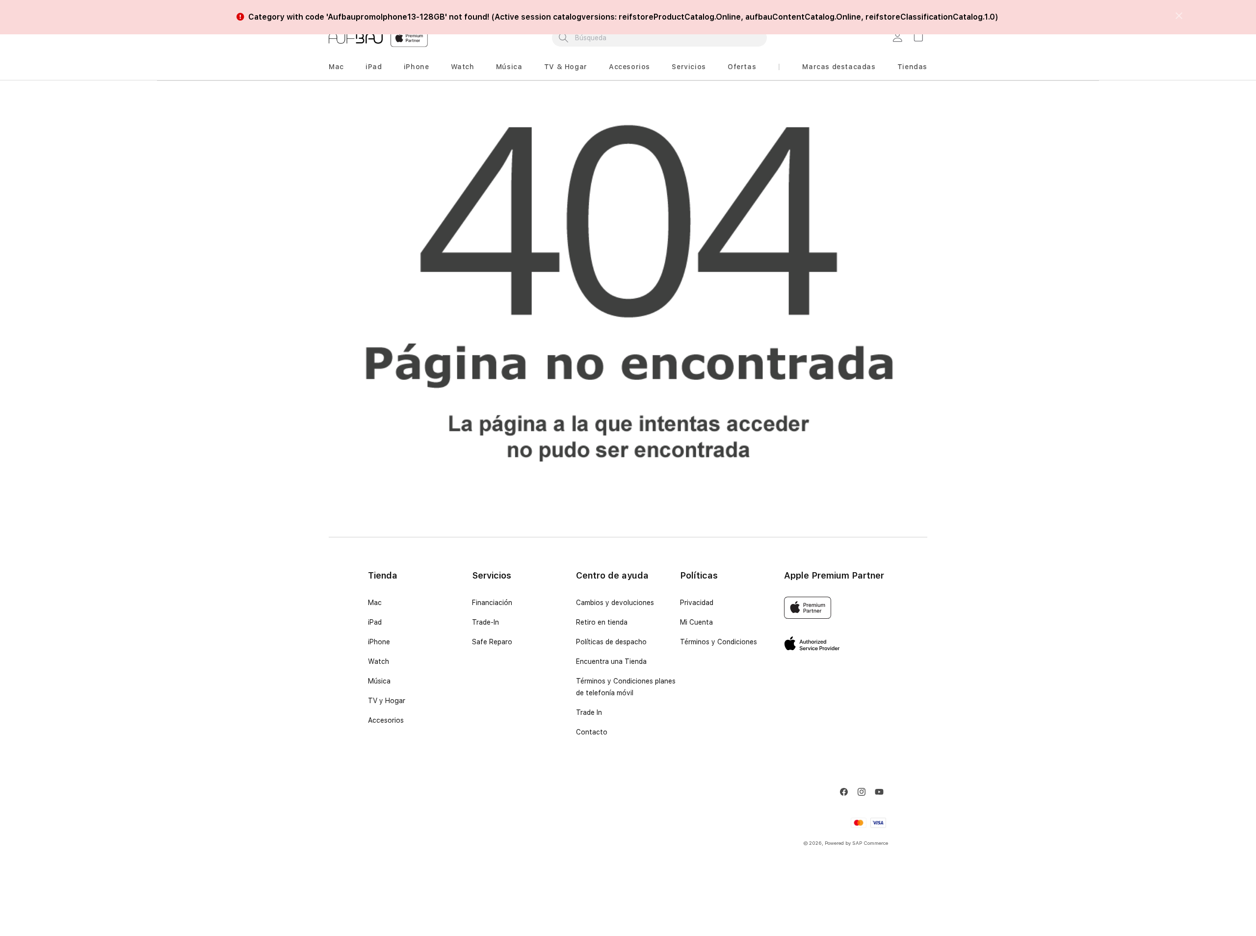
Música (509, 67)
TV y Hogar (386, 701)
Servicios (689, 67)
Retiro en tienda (602, 622)
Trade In (589, 712)
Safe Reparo (492, 642)
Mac (336, 67)
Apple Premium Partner (834, 575)
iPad (374, 67)
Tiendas (912, 67)
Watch (462, 67)
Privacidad (696, 603)
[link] (899, 38)
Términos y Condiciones (718, 642)
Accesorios (629, 67)
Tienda (382, 575)
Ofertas (742, 67)
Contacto (591, 732)
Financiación (492, 603)
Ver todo (704, 8)
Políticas (699, 575)
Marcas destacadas (838, 67)
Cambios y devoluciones (615, 603)
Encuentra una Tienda (611, 661)
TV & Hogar (565, 67)
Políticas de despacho (611, 642)
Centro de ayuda (612, 575)
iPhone (416, 67)
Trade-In (485, 622)
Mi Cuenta (696, 622)
